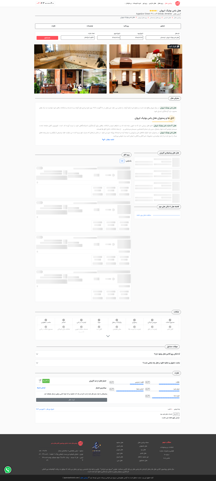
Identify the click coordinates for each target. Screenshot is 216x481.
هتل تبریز (120, 453)
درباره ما (166, 454)
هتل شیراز (120, 457)
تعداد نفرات (91, 34)
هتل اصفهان (143, 446)
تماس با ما (166, 458)
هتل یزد (143, 449)
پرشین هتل (168, 3)
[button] (162, 26)
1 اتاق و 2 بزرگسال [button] (89, 37)
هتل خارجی (152, 3)
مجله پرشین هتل (143, 442)
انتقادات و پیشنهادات (166, 447)
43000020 (45, 3)
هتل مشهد (119, 442)
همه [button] (122, 161)
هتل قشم (143, 453)
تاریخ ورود (140, 34)
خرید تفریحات (137, 3)
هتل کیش (120, 446)
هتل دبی (120, 460)
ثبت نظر (72, 399)
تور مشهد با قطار (143, 457)
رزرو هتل (160, 3)
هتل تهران (119, 449)
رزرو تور (145, 3)
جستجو (47, 37)
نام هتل (177, 34)
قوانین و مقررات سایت (167, 451)
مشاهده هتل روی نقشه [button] (144, 215)
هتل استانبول (143, 460)
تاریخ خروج (117, 34)
